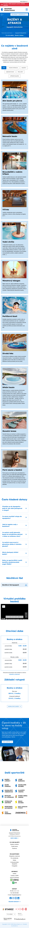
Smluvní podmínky (14, 877)
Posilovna (14, 848)
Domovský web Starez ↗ (7, 33)
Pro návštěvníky (14, 858)
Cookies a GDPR (14, 875)
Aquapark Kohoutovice (20, 33)
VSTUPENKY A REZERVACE (18, 14)
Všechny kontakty (13, 901)
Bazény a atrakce (14, 844)
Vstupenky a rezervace (14, 856)
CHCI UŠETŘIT (7, 741)
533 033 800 (16, 893)
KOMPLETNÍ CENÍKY (13, 706)
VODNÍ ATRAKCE (13, 67)
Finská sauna (14, 846)
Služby (14, 860)
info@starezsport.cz (16, 895)
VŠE (4, 67)
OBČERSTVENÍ (10, 72)
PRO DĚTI (20, 72)
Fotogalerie (14, 866)
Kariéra (14, 873)
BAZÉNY (24, 67)
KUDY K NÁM (14, 838)
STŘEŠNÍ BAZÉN (14, 76)
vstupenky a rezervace (14, 674)
